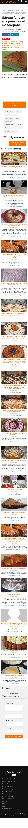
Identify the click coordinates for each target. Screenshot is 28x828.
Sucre (13, 115)
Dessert (19, 112)
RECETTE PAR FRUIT (8, 47)
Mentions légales (7, 809)
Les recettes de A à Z (8, 779)
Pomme (7, 115)
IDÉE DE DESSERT (15, 45)
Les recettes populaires (9, 784)
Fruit (20, 128)
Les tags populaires (8, 791)
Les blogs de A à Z (7, 794)
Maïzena (19, 125)
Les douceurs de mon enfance (16, 296)
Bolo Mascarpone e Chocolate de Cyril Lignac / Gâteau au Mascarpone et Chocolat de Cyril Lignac (14, 387)
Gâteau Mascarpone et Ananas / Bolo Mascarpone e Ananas (14, 411)
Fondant (14, 128)
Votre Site (8, 728)
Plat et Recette (15, 521)
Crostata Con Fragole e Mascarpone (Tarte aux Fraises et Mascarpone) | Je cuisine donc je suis (14, 625)
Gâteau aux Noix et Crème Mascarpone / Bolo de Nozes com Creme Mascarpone (14, 314)
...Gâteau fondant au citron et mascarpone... (14, 434)
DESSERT (5, 44)
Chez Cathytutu (16, 443)
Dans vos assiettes (15, 657)
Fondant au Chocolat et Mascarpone (14, 512)
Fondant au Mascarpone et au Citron (14, 675)
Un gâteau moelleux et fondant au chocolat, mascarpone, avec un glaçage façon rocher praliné (14, 540)
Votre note (8, 701)
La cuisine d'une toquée (15, 575)
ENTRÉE (4, 42)
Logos (4, 804)
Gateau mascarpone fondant (14, 489)
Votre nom (9, 713)
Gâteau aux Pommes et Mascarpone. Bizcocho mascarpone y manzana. (14, 196)
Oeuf (6, 112)
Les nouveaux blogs (8, 796)
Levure (7, 131)
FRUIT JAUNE (19, 47)
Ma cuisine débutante (16, 495)
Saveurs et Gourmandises (16, 206)
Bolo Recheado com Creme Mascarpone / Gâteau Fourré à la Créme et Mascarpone (14, 337)
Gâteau (7, 128)
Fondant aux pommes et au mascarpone (14, 569)
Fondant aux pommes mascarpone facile (14, 461)
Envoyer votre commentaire (14, 736)
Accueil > (4, 10)
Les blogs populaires (8, 799)
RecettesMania (8, 2)
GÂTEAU (11, 44)
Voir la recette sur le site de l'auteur (14, 105)
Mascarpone (8, 122)
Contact (4, 801)
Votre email (9, 721)
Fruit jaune (15, 131)
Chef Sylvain (16, 551)
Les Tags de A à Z (7, 786)
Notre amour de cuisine (15, 237)
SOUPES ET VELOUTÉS (15, 42)
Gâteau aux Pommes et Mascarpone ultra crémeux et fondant (14, 167)
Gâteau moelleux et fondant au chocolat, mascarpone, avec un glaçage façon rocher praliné (14, 256)
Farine (17, 118)
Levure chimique (9, 125)
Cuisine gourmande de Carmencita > (15, 10)
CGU (3, 806)
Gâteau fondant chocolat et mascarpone (14, 651)
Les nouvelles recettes (8, 781)
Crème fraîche (9, 118)
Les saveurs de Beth (16, 319)
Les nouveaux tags (7, 789)
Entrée (12, 112)
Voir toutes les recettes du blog (17, 144)
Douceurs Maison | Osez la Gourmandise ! (16, 606)
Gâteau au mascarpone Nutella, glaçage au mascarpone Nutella (14, 225)
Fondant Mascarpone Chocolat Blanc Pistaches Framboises (14, 594)
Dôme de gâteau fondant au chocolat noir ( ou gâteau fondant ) (14, 284)
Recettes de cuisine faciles (16, 177)
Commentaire (10, 704)
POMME (4, 49)
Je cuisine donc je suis (16, 633)
